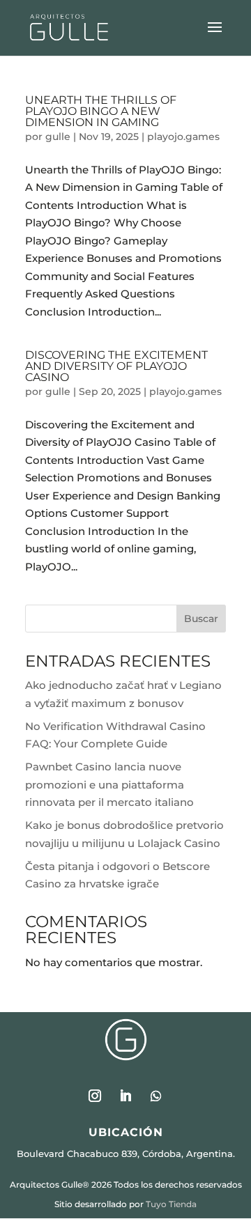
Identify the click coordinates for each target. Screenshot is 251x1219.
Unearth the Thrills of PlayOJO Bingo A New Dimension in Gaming (100, 111)
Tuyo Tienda (171, 1204)
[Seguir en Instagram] (94, 1095)
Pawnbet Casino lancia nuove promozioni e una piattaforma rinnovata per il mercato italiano (109, 784)
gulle (57, 136)
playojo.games (183, 136)
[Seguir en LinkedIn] (125, 1095)
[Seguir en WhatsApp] (156, 1095)
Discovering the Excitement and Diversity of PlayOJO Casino (116, 366)
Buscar (201, 618)
